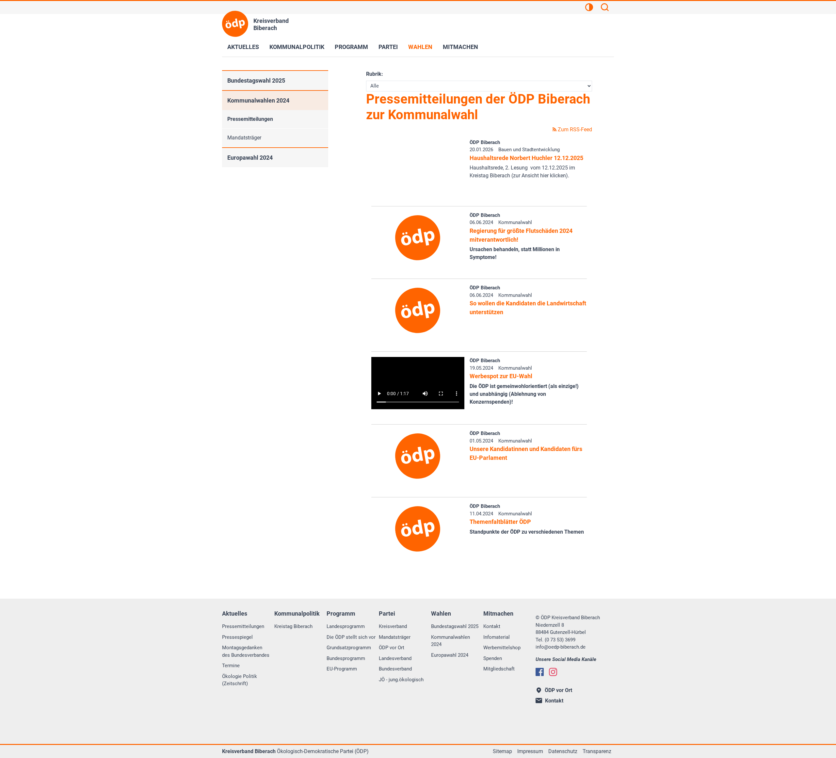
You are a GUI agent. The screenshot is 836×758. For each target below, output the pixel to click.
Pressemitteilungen (250, 119)
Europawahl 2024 (250, 157)
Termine (231, 666)
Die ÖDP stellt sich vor (351, 637)
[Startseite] (235, 24)
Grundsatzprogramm (349, 648)
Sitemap (502, 751)
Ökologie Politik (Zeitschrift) (239, 680)
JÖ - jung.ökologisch (401, 680)
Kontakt (491, 626)
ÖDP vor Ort (391, 648)
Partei (388, 46)
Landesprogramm (346, 626)
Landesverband (395, 658)
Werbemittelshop (502, 648)
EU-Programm (342, 669)
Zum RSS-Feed (574, 129)
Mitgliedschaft (499, 669)
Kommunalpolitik (296, 46)
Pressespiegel (237, 637)
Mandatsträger (244, 138)
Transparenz (597, 751)
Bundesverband (395, 669)
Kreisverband (393, 626)
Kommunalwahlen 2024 (258, 100)
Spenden (492, 658)
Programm (351, 46)
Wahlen (420, 46)
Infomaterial (496, 637)
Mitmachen (460, 46)
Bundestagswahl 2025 (256, 80)
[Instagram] (553, 672)
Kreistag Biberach (293, 626)
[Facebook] (540, 672)
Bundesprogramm (346, 658)
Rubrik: (374, 74)
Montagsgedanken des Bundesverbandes (245, 651)
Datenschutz (562, 751)
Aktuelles (243, 46)
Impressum (530, 751)
